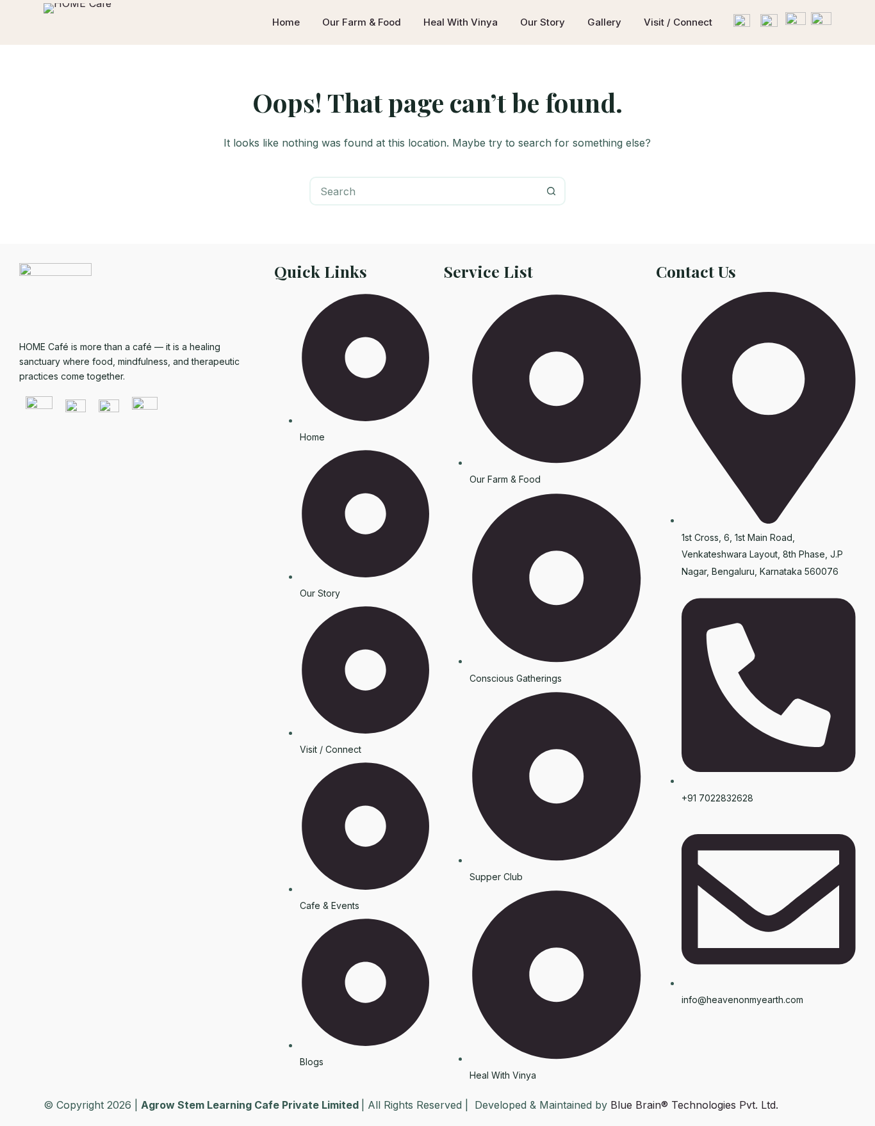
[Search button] (551, 191)
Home (286, 22)
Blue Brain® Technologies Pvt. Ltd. (694, 1104)
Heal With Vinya (460, 22)
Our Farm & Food (361, 22)
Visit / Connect (678, 22)
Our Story (542, 22)
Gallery (604, 22)
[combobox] (424, 191)
